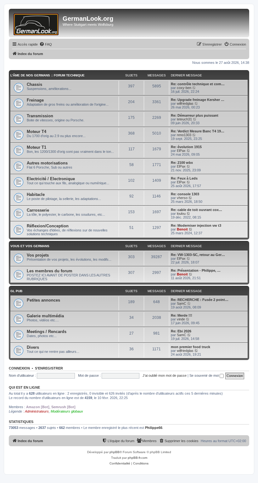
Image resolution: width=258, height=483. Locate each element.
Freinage (35, 100)
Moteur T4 (36, 131)
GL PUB (16, 291)
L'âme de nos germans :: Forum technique (47, 75)
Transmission (40, 116)
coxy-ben (184, 88)
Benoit (182, 229)
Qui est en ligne (24, 387)
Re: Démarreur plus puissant (194, 115)
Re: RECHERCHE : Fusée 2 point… (199, 300)
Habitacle (36, 194)
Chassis (34, 84)
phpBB (114, 452)
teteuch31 (184, 119)
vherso (182, 198)
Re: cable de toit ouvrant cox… (196, 210)
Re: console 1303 (185, 194)
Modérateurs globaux (67, 411)
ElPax (181, 151)
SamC (181, 303)
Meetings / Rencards (46, 331)
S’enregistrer (49, 368)
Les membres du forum (49, 271)
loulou (181, 213)
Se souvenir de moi (204, 375)
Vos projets (38, 255)
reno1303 (184, 135)
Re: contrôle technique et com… (198, 84)
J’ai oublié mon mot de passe (165, 375)
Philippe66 (153, 428)
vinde (181, 319)
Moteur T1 (36, 147)
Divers (33, 347)
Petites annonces (43, 300)
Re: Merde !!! (181, 315)
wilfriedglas (185, 103)
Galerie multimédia (45, 316)
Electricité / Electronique (51, 178)
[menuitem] (45, 44)
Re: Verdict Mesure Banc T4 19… (197, 131)
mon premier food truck (190, 347)
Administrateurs (37, 411)
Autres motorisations (47, 163)
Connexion (19, 368)
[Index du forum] (36, 23)
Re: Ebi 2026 (181, 331)
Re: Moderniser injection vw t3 (196, 225)
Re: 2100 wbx (182, 162)
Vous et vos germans (29, 246)
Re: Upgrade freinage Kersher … (197, 100)
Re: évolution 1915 (186, 147)
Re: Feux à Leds (184, 178)
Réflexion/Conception (48, 226)
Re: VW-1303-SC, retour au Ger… (198, 255)
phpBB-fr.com (137, 457)
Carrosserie (38, 210)
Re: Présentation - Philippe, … (196, 270)
